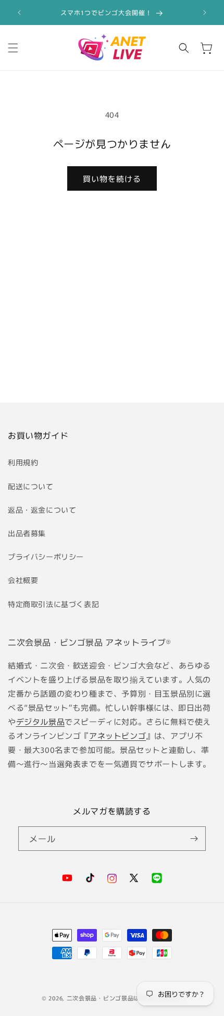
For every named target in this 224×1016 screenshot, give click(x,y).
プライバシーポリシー (46, 556)
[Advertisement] (112, 315)
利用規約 (23, 462)
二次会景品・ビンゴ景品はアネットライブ (124, 998)
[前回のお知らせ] (19, 12)
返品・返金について (42, 509)
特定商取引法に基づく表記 (53, 604)
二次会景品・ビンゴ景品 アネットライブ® (89, 642)
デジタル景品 (40, 721)
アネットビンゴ (117, 735)
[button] (13, 47)
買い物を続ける (112, 178)
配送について (31, 486)
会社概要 (23, 580)
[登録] (193, 838)
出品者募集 (27, 533)
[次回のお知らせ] (204, 12)
